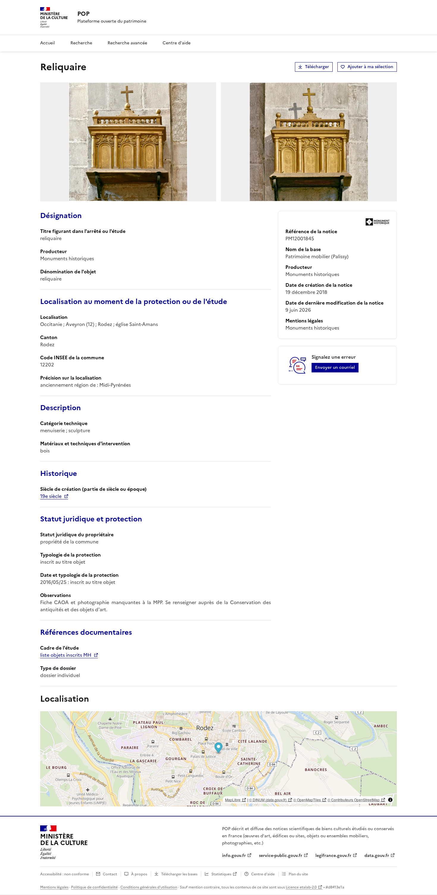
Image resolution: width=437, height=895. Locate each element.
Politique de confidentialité (94, 887)
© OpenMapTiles (307, 799)
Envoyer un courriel (335, 367)
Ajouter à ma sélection (370, 67)
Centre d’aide (263, 874)
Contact (110, 874)
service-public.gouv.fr (280, 855)
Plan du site (298, 874)
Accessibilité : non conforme (64, 874)
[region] (218, 758)
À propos (139, 874)
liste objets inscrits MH (65, 655)
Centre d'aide (177, 43)
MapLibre (232, 799)
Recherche (81, 43)
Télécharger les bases (179, 874)
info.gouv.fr (234, 855)
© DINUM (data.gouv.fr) (268, 799)
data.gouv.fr (376, 855)
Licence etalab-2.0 (301, 887)
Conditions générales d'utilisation (148, 887)
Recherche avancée (127, 43)
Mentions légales (54, 887)
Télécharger (317, 67)
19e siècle (51, 496)
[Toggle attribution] (390, 799)
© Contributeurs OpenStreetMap (354, 799)
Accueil (47, 43)
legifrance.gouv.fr (333, 855)
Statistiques (221, 874)
